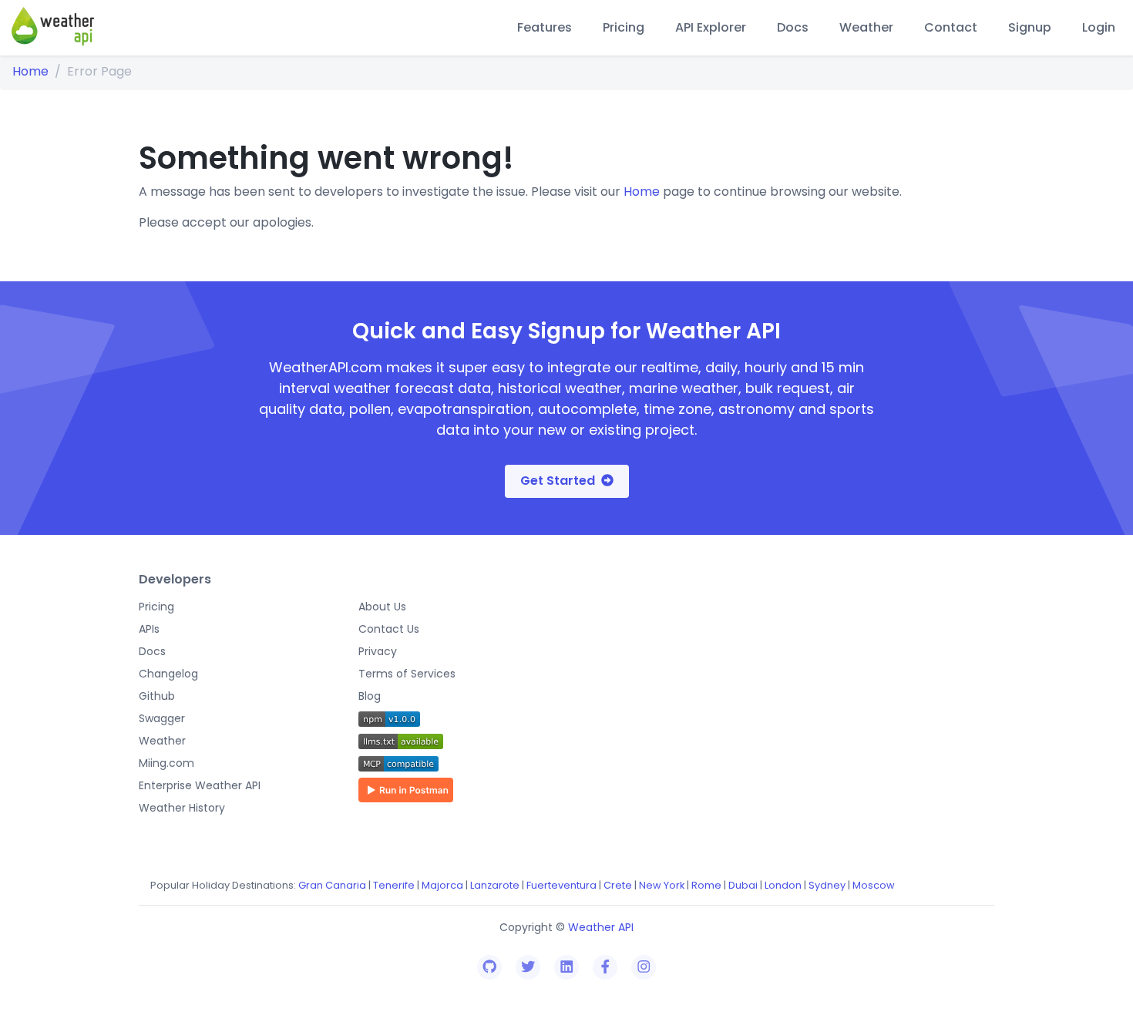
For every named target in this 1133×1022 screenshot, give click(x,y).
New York (661, 885)
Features (544, 27)
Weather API (601, 927)
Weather (866, 27)
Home (30, 71)
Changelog (168, 673)
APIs (149, 629)
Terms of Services (407, 673)
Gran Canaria (332, 885)
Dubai (743, 885)
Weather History (182, 807)
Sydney (827, 885)
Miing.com (166, 763)
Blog (369, 696)
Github (157, 696)
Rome (706, 885)
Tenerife (394, 885)
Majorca (442, 885)
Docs (793, 27)
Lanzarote (494, 885)
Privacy (377, 651)
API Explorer (710, 27)
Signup (1029, 27)
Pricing (623, 27)
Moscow (873, 885)
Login (1098, 27)
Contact (950, 27)
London (783, 885)
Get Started (557, 480)
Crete (617, 885)
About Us (382, 606)
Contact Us (388, 629)
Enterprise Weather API (200, 785)
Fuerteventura (561, 885)
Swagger (162, 718)
